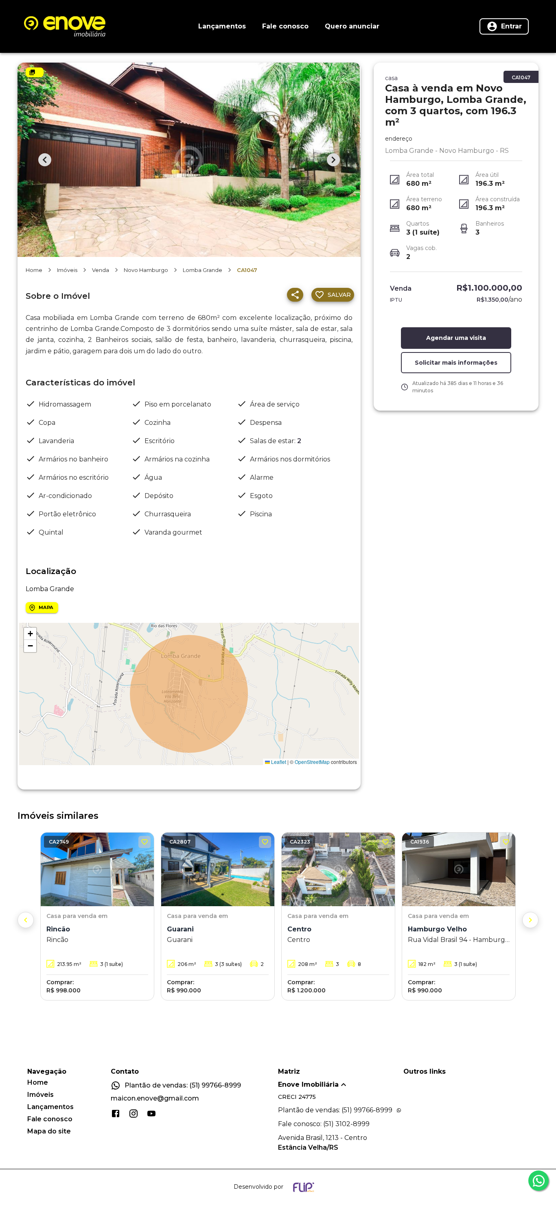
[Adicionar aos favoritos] (144, 842)
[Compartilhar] (295, 295)
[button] (30, 634)
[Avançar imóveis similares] (530, 920)
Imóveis (67, 270)
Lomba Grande (202, 270)
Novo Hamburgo (146, 270)
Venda (100, 270)
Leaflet (278, 761)
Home (34, 270)
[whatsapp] (538, 1180)
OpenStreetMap (312, 761)
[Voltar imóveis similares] (26, 920)
